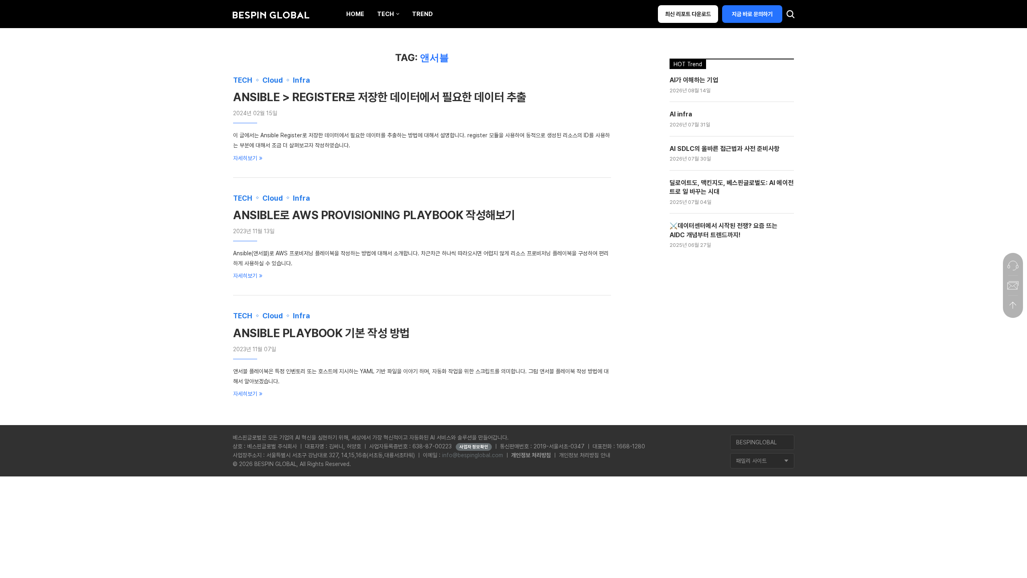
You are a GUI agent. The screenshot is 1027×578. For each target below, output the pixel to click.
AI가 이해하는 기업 (694, 80)
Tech (385, 14)
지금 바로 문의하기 (752, 14)
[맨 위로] (1013, 305)
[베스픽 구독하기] (1013, 285)
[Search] (790, 16)
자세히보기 (245, 158)
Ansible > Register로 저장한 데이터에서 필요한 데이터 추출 (379, 97)
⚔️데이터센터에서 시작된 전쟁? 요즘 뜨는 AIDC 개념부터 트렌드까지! (723, 230)
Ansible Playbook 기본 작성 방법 (321, 333)
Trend (422, 14)
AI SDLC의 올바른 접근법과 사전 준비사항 (724, 149)
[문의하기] (1013, 265)
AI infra (681, 114)
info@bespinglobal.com (472, 455)
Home (355, 14)
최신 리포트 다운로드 (688, 14)
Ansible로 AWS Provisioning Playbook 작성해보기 (374, 215)
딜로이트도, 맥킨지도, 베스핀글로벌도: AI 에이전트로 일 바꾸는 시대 (732, 187)
